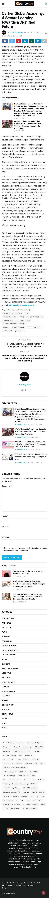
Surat (43, 804)
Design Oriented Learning (13, 317)
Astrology (7, 627)
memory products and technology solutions (20, 784)
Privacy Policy (7, 885)
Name (5, 516)
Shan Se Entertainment (11, 804)
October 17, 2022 (20, 602)
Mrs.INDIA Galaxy (29, 788)
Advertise (16, 883)
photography (8, 800)
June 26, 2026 (34, 462)
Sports (5, 710)
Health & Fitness (10, 668)
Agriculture (8, 618)
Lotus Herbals (38, 780)
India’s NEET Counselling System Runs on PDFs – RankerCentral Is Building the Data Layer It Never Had (30, 444)
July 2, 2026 (33, 450)
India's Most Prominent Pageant (15, 767)
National (6, 678)
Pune (28, 800)
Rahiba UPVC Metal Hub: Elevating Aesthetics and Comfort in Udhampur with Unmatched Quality (29, 583)
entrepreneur (8, 759)
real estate (37, 800)
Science (6, 700)
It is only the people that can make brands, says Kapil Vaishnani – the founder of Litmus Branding (27, 596)
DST (20, 755)
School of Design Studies (13, 331)
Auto (4, 632)
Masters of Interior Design (13, 327)
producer (19, 800)
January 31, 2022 (33, 32)
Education (7, 641)
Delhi (37, 751)
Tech (4, 719)
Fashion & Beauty (10, 650)
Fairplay (36, 759)
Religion (6, 696)
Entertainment (9, 646)
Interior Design (24, 320)
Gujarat (19, 763)
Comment (7, 486)
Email (5, 526)
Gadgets (6, 664)
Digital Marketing (9, 755)
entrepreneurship (22, 759)
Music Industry (38, 792)
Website (5, 537)
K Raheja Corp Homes (11, 780)
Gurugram (28, 763)
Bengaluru (7, 747)
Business (6, 637)
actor (22, 743)
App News (6, 623)
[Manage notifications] (43, 893)
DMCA (39, 883)
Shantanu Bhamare (31, 804)
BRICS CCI (39, 747)
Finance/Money (9, 655)
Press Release (9, 691)
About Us (5, 883)
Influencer (33, 771)
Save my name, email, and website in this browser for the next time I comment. (25, 549)
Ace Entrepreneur (9, 743)
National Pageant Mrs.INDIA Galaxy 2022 (18, 796)
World (5, 728)
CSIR (30, 751)
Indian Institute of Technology (14, 771)
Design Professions (35, 317)
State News (7, 714)
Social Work (8, 705)
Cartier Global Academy (12, 313)
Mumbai (26, 792)
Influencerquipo (9, 775)
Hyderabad (40, 763)
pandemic (40, 796)
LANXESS (26, 780)
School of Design (34, 327)
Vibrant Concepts (29, 808)
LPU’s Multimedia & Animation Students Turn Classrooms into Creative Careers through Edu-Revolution (30, 431)
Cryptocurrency (19, 751)
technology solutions (11, 808)
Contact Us (28, 883)
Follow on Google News (25, 885)
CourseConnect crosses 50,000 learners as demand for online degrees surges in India (31, 456)
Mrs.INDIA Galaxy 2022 (11, 792)
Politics (6, 687)
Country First (16, 32)
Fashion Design (9, 320)
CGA (26, 313)
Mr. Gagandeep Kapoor (11, 788)
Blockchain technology (23, 747)
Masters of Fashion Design (14, 324)
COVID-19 (6, 751)
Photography (9, 682)
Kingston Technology (26, 775)
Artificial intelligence (35, 743)
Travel (5, 723)
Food (4, 659)
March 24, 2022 (19, 576)
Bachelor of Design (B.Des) (19, 310)
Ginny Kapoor (8, 763)
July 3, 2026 (19, 131)
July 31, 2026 (19, 118)
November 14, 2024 (20, 589)
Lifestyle (6, 673)
